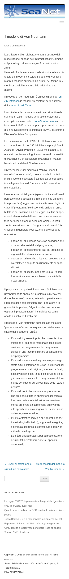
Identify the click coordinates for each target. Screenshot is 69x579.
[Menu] (62, 21)
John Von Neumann (45, 121)
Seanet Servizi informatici (35, 555)
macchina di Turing (21, 105)
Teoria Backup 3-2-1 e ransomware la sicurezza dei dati (33, 519)
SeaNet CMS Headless (16, 532)
